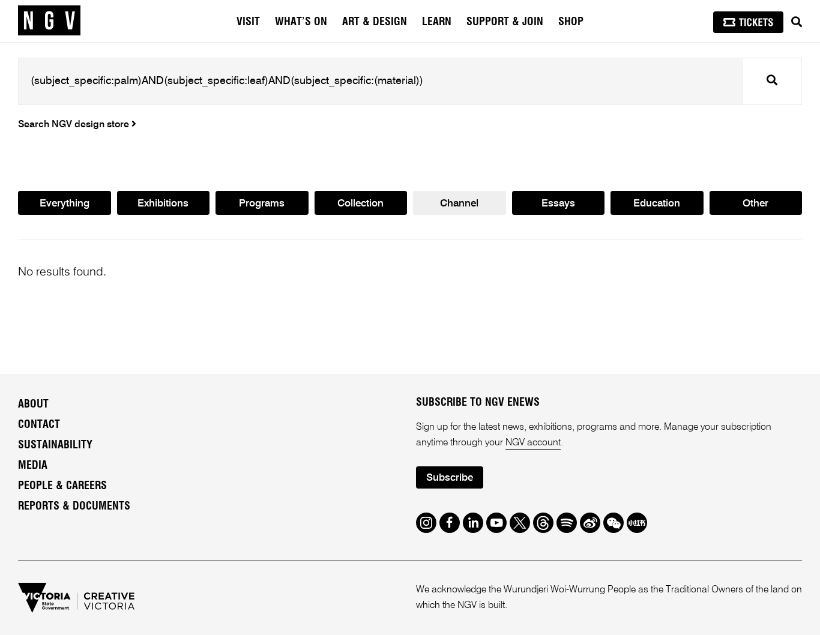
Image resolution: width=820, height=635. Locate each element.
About (33, 404)
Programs (262, 204)
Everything (64, 204)
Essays (558, 204)
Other (755, 204)
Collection (360, 204)
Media (32, 465)
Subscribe (449, 478)
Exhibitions (162, 204)
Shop (570, 22)
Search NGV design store (74, 125)
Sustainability (55, 445)
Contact (39, 425)
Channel (459, 204)
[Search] (796, 22)
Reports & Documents (74, 506)
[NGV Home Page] (49, 21)
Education (656, 204)
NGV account (533, 443)
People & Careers (62, 486)
